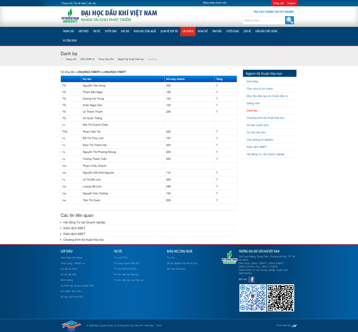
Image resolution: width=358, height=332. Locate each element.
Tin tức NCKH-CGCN (125, 268)
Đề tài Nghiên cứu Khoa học (182, 263)
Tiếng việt (278, 3)
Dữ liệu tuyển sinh (257, 125)
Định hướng (67, 280)
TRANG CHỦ (68, 31)
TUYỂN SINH (111, 31)
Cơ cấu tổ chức (69, 268)
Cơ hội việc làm (256, 132)
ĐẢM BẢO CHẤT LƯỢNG (266, 31)
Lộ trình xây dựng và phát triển (77, 285)
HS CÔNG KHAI (70, 40)
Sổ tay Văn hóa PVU (72, 296)
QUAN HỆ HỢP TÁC (169, 31)
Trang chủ (67, 3)
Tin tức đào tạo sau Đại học (129, 280)
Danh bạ (252, 110)
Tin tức (171, 257)
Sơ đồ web (80, 3)
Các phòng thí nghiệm (260, 139)
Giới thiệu (252, 81)
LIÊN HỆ (247, 31)
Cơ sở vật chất (68, 274)
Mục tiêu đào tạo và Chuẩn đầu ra (267, 96)
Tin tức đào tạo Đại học (126, 274)
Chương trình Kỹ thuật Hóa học (83, 239)
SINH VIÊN (217, 31)
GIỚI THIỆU (83, 31)
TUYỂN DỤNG (232, 31)
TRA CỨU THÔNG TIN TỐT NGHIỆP (273, 11)
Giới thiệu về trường (71, 257)
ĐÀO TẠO (125, 31)
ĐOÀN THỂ (203, 31)
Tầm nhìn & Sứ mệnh (260, 88)
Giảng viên (253, 103)
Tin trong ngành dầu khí (126, 263)
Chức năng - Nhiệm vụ (73, 263)
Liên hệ (91, 3)
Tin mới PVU (121, 257)
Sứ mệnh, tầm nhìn (71, 291)
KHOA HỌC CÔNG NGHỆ (145, 31)
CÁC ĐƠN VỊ (188, 31)
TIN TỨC (96, 31)
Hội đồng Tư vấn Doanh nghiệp (84, 222)
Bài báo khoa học (176, 268)
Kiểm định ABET (74, 228)
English (292, 3)
